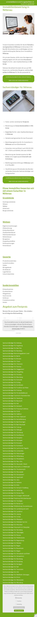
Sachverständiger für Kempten (12, 437)
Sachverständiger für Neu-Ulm (12, 461)
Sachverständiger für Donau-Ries (13, 493)
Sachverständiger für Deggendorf (13, 369)
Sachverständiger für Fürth (11, 411)
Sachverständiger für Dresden (12, 374)
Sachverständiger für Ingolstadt (13, 477)
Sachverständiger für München (12, 524)
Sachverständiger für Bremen (12, 358)
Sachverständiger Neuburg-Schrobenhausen (17, 498)
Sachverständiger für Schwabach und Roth (16, 553)
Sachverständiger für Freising (12, 390)
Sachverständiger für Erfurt (11, 577)
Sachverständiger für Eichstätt (12, 380)
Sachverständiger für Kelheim (12, 482)
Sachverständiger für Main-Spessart (14, 416)
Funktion (19, 601)
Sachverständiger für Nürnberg (13, 530)
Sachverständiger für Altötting (12, 490)
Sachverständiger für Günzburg (13, 432)
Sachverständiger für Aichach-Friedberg (15, 488)
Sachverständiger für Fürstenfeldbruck (15, 393)
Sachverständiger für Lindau (12, 516)
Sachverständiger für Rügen (11, 551)
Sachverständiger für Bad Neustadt (14, 424)
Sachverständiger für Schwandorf (13, 474)
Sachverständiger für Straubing (13, 561)
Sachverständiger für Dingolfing (13, 372)
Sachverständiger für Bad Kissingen (14, 422)
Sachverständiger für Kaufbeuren (13, 435)
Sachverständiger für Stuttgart (12, 564)
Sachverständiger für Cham (11, 361)
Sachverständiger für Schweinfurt (13, 556)
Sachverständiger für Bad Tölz (12, 348)
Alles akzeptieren (19, 610)
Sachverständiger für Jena (11, 480)
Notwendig (19, 597)
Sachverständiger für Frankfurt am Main (15, 387)
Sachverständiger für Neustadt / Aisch (15, 464)
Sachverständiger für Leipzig (12, 514)
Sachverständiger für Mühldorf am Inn (15, 522)
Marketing (19, 604)
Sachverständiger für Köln (11, 485)
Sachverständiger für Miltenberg (13, 456)
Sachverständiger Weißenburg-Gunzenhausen (18, 506)
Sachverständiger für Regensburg (13, 540)
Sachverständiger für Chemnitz (13, 364)
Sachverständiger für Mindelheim (13, 459)
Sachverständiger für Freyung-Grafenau (15, 409)
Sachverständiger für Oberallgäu (13, 532)
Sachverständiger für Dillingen (12, 430)
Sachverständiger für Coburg (12, 427)
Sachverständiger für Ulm (11, 572)
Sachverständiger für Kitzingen (13, 440)
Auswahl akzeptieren (19, 607)
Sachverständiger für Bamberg (12, 351)
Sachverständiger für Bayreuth (12, 401)
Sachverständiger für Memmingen (13, 453)
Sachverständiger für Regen (11, 545)
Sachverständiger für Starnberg (13, 559)
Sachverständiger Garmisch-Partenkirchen (16, 395)
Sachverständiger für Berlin (11, 356)
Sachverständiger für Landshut (12, 511)
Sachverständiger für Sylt (11, 567)
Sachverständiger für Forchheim (13, 385)
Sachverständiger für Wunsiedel (13, 472)
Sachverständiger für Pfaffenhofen (14, 538)
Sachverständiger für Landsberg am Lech (16, 509)
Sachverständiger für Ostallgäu (13, 501)
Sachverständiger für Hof (11, 403)
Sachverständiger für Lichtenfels (13, 451)
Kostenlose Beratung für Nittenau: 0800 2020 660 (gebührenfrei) (18, 78)
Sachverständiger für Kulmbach (13, 445)
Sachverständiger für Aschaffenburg (14, 419)
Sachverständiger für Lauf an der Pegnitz (16, 448)
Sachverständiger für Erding (12, 382)
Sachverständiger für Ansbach (12, 406)
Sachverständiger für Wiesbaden (13, 580)
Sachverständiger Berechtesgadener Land (16, 353)
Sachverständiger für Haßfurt (12, 414)
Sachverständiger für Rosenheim (13, 548)
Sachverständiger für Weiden (12, 543)
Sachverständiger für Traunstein (13, 569)
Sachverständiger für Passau (12, 535)
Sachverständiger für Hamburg (12, 398)
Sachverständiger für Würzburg (13, 582)
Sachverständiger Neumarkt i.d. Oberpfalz (16, 527)
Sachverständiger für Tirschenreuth (14, 469)
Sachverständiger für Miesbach (13, 519)
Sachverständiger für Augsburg (13, 345)
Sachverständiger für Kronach (12, 443)
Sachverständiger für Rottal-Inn (13, 503)
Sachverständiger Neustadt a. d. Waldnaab (16, 466)
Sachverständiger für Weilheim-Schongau (16, 574)
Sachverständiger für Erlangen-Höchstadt (16, 495)
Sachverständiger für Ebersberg (13, 377)
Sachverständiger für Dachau (12, 366)
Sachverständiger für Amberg (12, 343)
